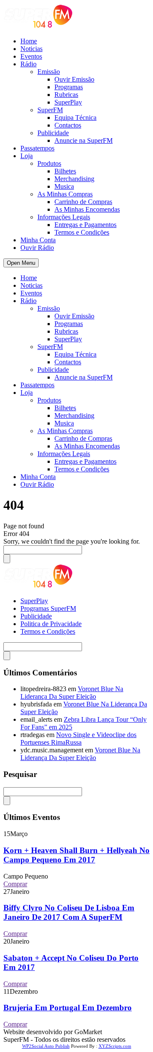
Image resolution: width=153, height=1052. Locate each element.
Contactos (67, 125)
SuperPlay (68, 102)
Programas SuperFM (48, 608)
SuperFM (50, 109)
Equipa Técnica (75, 117)
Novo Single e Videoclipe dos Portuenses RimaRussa (78, 738)
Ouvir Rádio (37, 247)
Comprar (15, 884)
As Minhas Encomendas (87, 209)
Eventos (31, 56)
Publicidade (53, 132)
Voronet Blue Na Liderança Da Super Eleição (71, 692)
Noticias (31, 48)
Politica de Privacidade (51, 623)
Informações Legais (63, 217)
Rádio (28, 64)
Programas (68, 87)
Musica (64, 186)
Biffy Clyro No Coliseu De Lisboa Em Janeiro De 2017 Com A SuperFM (68, 912)
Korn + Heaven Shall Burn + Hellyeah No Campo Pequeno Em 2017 (76, 855)
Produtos (49, 163)
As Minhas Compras (65, 194)
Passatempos (37, 148)
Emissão (48, 71)
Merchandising (74, 178)
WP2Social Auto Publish (46, 1046)
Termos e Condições (81, 232)
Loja (26, 155)
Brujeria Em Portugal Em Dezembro (67, 1007)
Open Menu (21, 263)
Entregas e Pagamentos (85, 224)
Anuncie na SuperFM (83, 140)
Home (28, 41)
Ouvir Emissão (74, 79)
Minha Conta (38, 240)
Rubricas (66, 94)
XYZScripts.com (115, 1046)
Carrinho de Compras (83, 201)
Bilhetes (65, 171)
